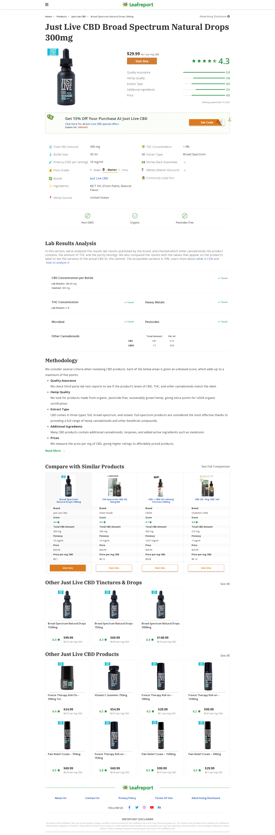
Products (62, 16)
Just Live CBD (78, 16)
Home (48, 16)
